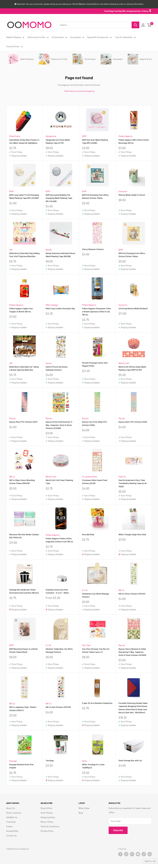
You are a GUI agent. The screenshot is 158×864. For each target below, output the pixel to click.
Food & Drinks (12, 46)
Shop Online (46, 808)
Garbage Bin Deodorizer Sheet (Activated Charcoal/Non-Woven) (24, 591)
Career (9, 826)
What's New (84, 808)
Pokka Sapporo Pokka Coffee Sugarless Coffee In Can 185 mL (59, 540)
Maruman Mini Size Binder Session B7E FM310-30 (24, 536)
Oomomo (122, 191)
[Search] (135, 25)
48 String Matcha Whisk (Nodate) (133, 308)
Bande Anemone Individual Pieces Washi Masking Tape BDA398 (60, 255)
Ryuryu (12, 418)
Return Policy (47, 821)
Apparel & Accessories (97, 37)
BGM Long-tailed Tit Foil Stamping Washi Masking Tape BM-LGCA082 (24, 196)
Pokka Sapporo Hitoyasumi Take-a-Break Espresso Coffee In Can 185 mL (96, 311)
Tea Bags (50, 760)
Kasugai (13, 761)
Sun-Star (86, 645)
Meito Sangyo (52, 305)
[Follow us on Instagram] (126, 854)
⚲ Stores (145, 11)
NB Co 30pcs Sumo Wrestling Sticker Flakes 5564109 (22, 481)
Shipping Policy (48, 817)
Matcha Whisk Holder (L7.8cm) (131, 195)
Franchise (11, 821)
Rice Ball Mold (88, 534)
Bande (49, 249)
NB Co (12, 476)
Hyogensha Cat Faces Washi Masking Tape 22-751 (58, 141)
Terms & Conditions (50, 826)
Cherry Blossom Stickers (93, 249)
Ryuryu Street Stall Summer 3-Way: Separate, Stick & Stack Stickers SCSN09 (59, 425)
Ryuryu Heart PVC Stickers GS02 (132, 422)
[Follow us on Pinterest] (132, 854)
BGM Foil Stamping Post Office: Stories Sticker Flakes (132, 255)
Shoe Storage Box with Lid (130, 760)
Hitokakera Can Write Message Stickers (95, 595)
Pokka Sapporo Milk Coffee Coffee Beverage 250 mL (133, 141)
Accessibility (12, 831)
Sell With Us (11, 817)
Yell (10, 249)
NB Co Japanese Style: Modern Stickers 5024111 (22, 708)
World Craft (123, 363)
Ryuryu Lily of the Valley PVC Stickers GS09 (94, 423)
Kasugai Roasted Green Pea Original (21, 766)
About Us (10, 808)
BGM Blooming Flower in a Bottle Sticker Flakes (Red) (23, 650)
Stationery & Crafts (36, 37)
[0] (149, 25)
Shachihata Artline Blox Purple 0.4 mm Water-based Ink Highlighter (24, 141)
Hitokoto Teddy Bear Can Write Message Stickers (59, 650)
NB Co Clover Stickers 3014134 (132, 593)
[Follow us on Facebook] (120, 854)
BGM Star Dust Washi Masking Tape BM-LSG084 (95, 141)
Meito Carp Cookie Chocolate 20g (60, 308)
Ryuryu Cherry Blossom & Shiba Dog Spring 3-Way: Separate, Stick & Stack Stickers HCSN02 (132, 652)
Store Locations (13, 812)
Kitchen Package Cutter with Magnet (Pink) (95, 364)
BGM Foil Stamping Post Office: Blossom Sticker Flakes (95, 196)
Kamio (49, 363)
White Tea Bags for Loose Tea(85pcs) (93, 766)
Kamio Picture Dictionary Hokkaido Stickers (57, 368)
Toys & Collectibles (123, 37)
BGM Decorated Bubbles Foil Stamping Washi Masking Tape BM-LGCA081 (59, 198)
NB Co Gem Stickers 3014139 (58, 707)
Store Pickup (47, 812)
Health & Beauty (13, 37)
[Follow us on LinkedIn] (150, 854)
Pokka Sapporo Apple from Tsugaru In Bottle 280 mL (21, 310)
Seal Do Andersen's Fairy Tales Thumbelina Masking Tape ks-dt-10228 (132, 483)
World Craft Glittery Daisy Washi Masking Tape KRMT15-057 (132, 368)
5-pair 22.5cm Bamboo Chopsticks (97, 703)
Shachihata (14, 136)
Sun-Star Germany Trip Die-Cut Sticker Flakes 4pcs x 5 (95, 650)
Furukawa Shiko (89, 476)
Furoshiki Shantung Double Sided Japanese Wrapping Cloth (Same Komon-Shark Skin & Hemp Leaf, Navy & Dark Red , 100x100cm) (132, 708)
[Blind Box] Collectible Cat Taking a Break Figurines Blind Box (24, 368)
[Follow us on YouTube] (138, 854)
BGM (84, 136)
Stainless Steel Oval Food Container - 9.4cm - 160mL (57, 591)
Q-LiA (84, 590)
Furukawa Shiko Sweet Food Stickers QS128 (94, 481)
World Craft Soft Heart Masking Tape (59, 481)
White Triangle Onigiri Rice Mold (132, 534)
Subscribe (118, 830)
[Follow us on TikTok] (144, 854)
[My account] (143, 25)
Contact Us (11, 835)
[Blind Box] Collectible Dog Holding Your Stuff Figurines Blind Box (24, 255)
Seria (84, 761)
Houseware (75, 37)
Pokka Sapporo (125, 136)
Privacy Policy (47, 831)
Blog (81, 812)
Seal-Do (122, 476)
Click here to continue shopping (79, 91)
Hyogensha (51, 136)
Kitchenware (58, 37)
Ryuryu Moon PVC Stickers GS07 (23, 422)
